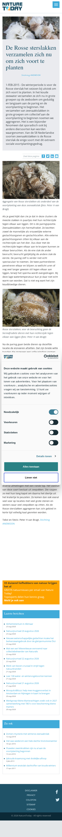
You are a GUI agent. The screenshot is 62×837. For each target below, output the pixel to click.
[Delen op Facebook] (43, 156)
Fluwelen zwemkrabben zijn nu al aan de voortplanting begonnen (26, 750)
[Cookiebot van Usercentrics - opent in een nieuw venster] (44, 357)
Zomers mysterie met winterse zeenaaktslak (27, 733)
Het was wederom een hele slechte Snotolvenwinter (31, 740)
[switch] (53, 422)
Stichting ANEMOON (31, 75)
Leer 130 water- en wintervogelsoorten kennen (29, 676)
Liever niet (31, 477)
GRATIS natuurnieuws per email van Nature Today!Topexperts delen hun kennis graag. (28, 595)
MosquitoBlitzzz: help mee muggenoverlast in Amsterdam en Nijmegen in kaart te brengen (28, 692)
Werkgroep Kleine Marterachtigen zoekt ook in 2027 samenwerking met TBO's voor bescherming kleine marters (31, 703)
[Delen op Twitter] (47, 156)
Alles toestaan (31, 466)
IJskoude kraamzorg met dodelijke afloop (26, 758)
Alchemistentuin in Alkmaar (19, 623)
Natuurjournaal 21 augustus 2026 (22, 683)
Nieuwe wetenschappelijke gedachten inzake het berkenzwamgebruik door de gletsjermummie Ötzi (31, 640)
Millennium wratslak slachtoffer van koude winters (31, 765)
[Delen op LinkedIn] (52, 156)
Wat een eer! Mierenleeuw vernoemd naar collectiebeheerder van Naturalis (26, 650)
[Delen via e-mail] (56, 156)
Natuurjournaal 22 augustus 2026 (22, 658)
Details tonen (44, 456)
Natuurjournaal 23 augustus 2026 (22, 630)
